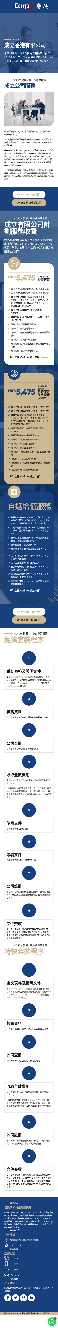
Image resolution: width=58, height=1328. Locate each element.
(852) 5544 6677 (34, 683)
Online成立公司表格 (19, 677)
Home (16, 39)
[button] (52, 1321)
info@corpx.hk (13, 686)
